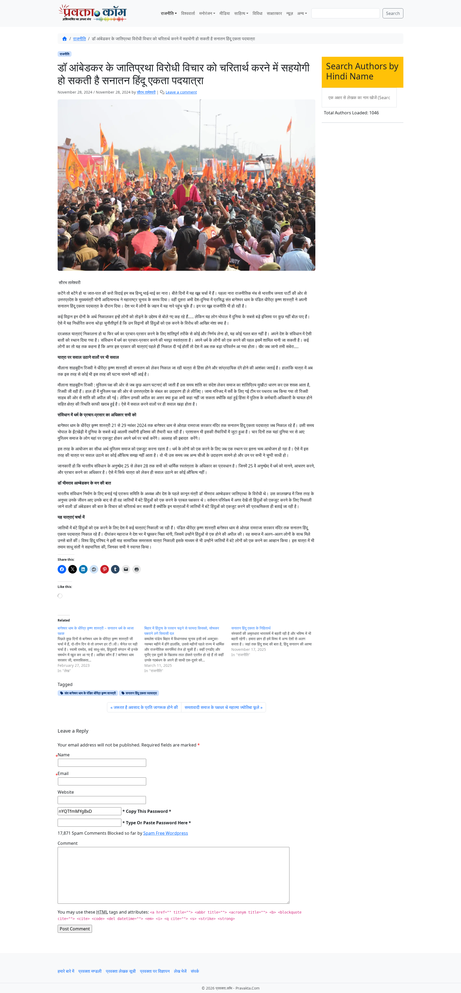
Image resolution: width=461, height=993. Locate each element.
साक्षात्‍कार (274, 13)
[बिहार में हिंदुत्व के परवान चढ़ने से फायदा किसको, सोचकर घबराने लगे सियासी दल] (187, 649)
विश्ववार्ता (188, 13)
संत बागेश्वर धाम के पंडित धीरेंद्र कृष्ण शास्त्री (90, 693)
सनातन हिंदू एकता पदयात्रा (141, 693)
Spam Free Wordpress (165, 833)
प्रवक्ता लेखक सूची (121, 971)
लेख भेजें (180, 971)
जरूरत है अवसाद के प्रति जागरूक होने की (146, 707)
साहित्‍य (239, 13)
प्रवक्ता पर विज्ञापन (155, 971)
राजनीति (167, 13)
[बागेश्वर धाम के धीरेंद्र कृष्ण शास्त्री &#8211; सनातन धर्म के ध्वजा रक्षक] (101, 649)
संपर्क (195, 971)
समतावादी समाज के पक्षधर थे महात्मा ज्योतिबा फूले (222, 707)
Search (393, 13)
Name (64, 755)
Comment (68, 843)
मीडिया (225, 13)
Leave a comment (181, 92)
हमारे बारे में (66, 971)
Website (66, 792)
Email (63, 773)
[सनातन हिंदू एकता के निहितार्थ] (274, 641)
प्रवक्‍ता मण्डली (90, 971)
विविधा (258, 13)
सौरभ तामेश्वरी (146, 92)
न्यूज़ (289, 13)
